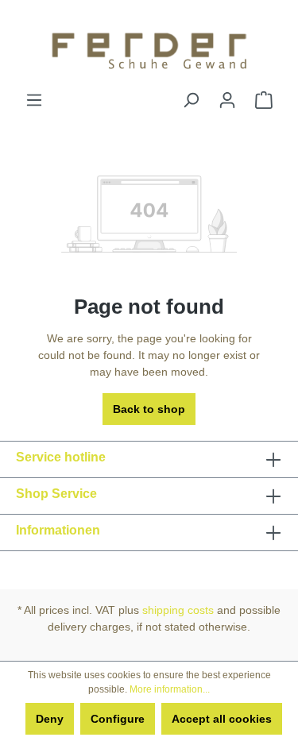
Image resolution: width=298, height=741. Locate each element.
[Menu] (34, 100)
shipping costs (178, 610)
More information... (170, 689)
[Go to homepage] (149, 45)
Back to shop (149, 409)
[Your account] (227, 100)
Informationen (58, 530)
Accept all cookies (222, 718)
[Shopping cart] (264, 100)
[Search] (190, 100)
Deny (50, 718)
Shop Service (56, 493)
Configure (118, 718)
